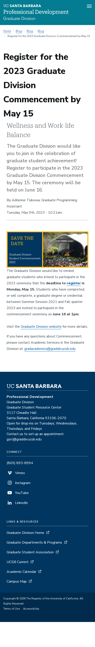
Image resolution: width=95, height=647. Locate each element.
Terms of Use (11, 608)
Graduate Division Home (25, 532)
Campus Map (17, 581)
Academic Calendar (21, 571)
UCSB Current (17, 562)
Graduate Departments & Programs (34, 542)
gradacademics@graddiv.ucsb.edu (50, 348)
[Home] (35, 18)
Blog (19, 31)
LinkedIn (21, 502)
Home (7, 31)
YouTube (21, 492)
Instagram (22, 482)
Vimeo (19, 473)
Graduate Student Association (30, 552)
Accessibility (31, 608)
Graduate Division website (41, 326)
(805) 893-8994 (20, 463)
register (74, 283)
